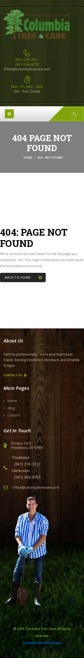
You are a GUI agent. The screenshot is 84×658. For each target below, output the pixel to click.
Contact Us (13, 375)
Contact (13, 415)
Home (28, 158)
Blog (11, 408)
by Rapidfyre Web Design (42, 643)
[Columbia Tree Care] (37, 23)
